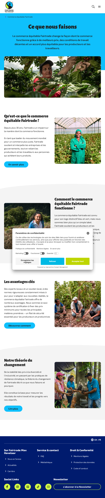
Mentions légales (81, 456)
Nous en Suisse (14, 459)
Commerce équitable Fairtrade (20, 17)
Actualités (12, 465)
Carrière (11, 471)
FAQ (42, 456)
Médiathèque (46, 462)
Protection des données (84, 462)
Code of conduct (81, 468)
